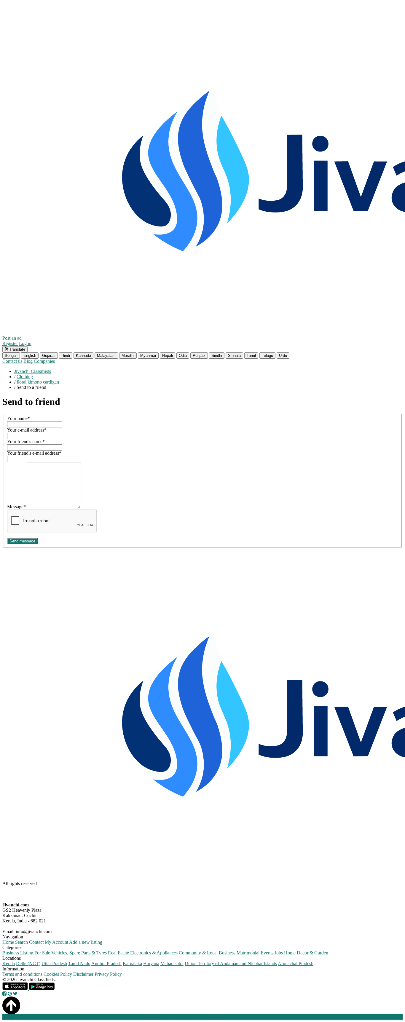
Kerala (8, 963)
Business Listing (17, 952)
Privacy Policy (108, 974)
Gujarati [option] (48, 355)
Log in (25, 343)
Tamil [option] (251, 355)
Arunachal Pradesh (295, 963)
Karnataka (132, 963)
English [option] (29, 355)
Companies (44, 361)
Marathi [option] (128, 355)
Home (8, 942)
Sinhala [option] (234, 355)
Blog (28, 361)
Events (267, 952)
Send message (22, 541)
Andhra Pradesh (106, 963)
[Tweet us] (15, 993)
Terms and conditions (22, 974)
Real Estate (118, 952)
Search (21, 942)
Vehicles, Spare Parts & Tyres (79, 952)
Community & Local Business (207, 952)
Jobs (279, 952)
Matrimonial (248, 952)
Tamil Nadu (79, 963)
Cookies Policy (58, 974)
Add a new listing (85, 942)
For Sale (42, 952)
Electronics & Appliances (154, 952)
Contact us (12, 361)
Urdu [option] (283, 355)
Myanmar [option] (148, 355)
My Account (56, 942)
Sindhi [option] (216, 355)
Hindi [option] (65, 355)
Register (10, 343)
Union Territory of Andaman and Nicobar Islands (231, 963)
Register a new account (170, 1016)
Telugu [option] (267, 355)
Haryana (151, 963)
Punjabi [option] (199, 355)
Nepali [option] (167, 355)
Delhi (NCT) (28, 963)
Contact (36, 942)
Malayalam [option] (106, 355)
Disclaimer (83, 974)
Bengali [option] (11, 355)
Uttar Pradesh (54, 963)
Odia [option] (183, 355)
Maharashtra (172, 963)
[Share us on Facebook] (4, 993)
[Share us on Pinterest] (10, 993)
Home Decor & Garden (306, 952)
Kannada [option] (83, 355)
